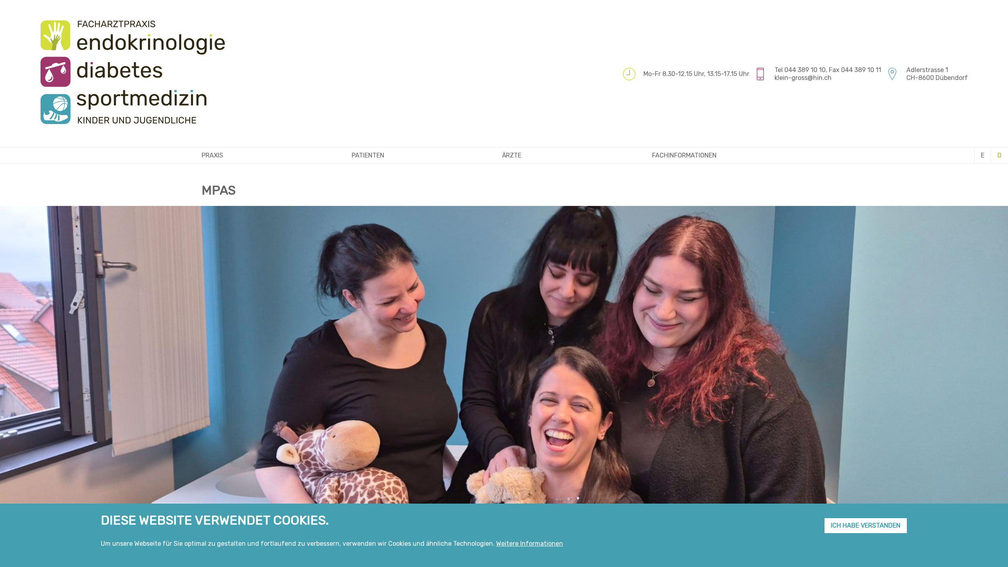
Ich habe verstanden (866, 525)
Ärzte (511, 155)
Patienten (368, 155)
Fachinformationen (684, 155)
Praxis (212, 155)
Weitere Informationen (529, 543)
